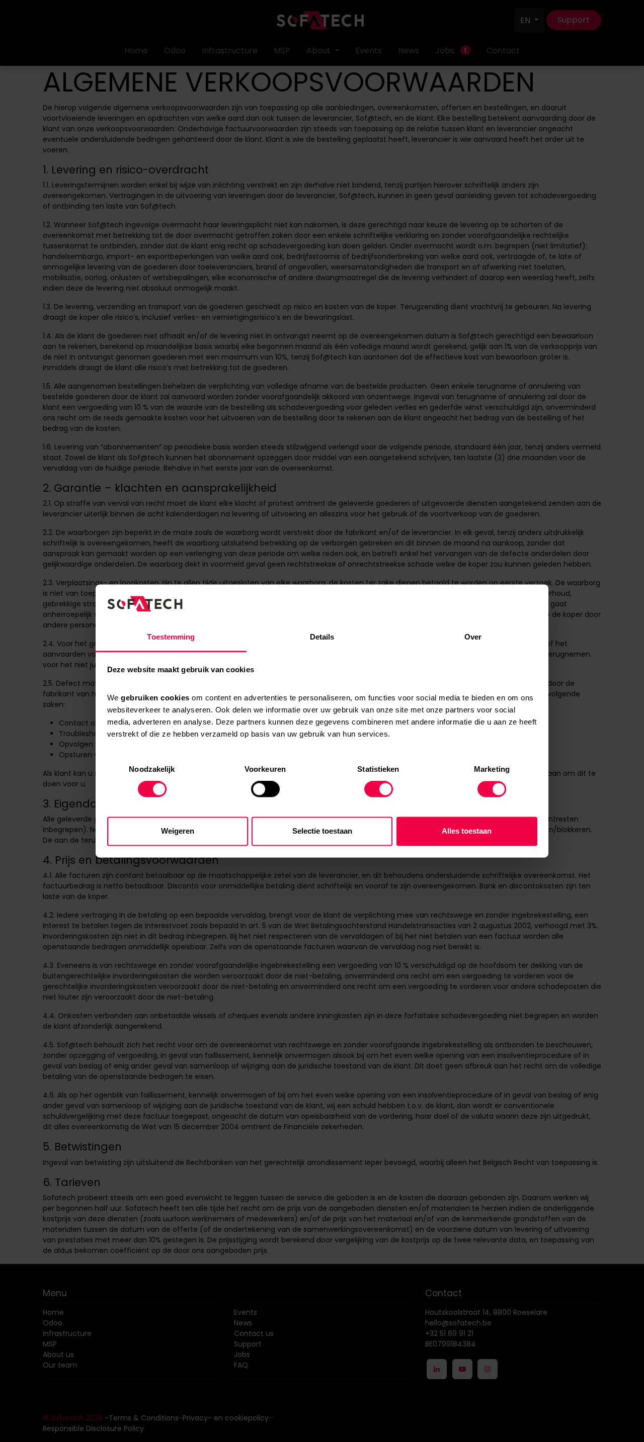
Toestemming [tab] (171, 637)
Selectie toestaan (322, 831)
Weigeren (177, 831)
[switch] (265, 789)
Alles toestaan (467, 831)
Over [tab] (472, 637)
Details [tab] (322, 637)
